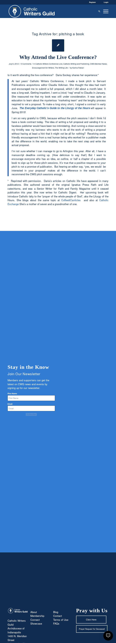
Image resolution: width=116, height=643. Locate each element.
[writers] (32, 11)
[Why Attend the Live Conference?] (58, 45)
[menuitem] (99, 11)
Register (92, 2)
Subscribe (31, 414)
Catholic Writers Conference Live (48, 63)
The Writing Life (61, 67)
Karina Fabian (78, 67)
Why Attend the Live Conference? (58, 57)
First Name (12, 393)
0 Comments (26, 63)
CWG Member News (98, 63)
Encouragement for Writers (43, 67)
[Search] (99, 11)
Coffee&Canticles (71, 200)
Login (106, 2)
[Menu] (105, 11)
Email (10, 404)
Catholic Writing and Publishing (76, 63)
